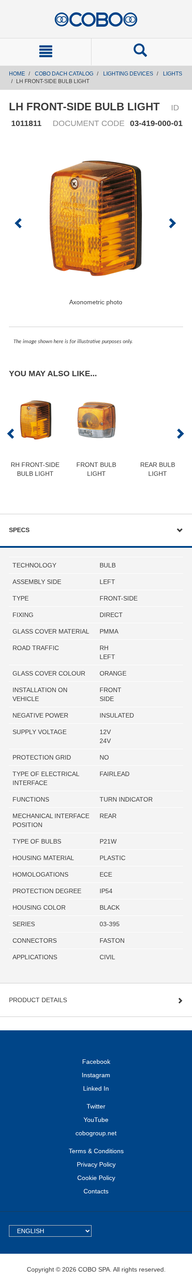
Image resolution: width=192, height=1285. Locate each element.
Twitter (96, 1106)
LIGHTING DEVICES (128, 74)
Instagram (96, 1075)
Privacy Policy (96, 1164)
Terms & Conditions (96, 1151)
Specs (19, 529)
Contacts (96, 1191)
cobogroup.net (96, 1133)
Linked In (96, 1088)
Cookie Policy (96, 1177)
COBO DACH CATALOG (64, 74)
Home (17, 74)
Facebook (96, 1061)
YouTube (96, 1119)
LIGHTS (172, 74)
